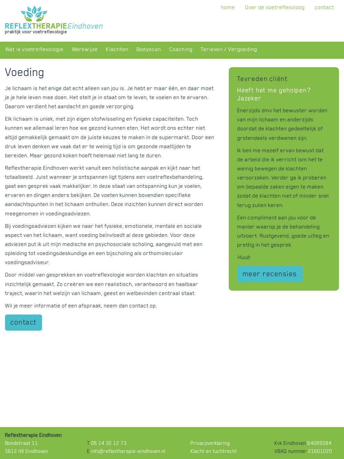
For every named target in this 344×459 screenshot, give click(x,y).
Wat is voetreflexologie (34, 50)
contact (324, 8)
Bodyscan (148, 50)
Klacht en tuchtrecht (213, 452)
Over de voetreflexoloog (275, 8)
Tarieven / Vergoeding (229, 50)
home (228, 8)
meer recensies (270, 275)
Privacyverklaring (210, 444)
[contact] (23, 328)
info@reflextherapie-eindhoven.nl (128, 452)
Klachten (117, 50)
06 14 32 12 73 (109, 444)
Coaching (181, 50)
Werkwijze (85, 50)
